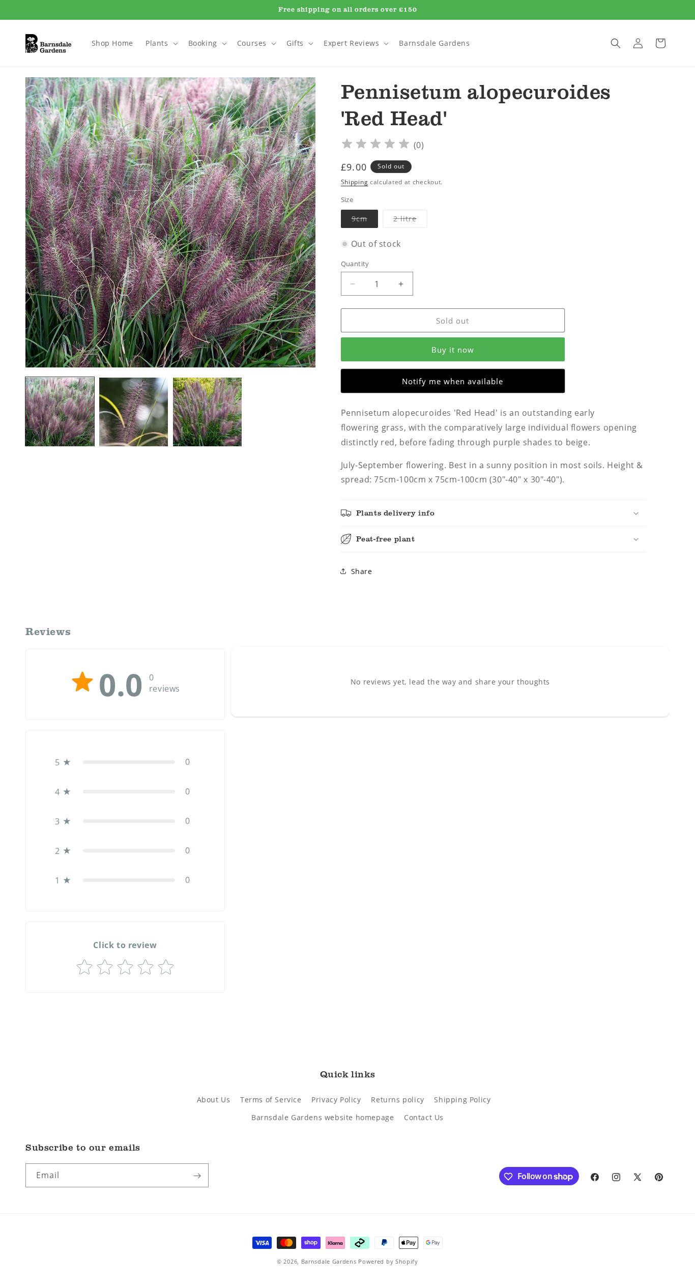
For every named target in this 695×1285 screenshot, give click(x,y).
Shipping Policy (462, 1099)
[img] (375, 145)
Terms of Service (271, 1099)
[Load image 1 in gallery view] (59, 412)
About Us (213, 1099)
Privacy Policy (336, 1099)
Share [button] (361, 571)
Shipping (354, 182)
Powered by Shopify (388, 1261)
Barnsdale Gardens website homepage (322, 1117)
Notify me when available (452, 381)
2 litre (410, 220)
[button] (160, 43)
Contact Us (424, 1117)
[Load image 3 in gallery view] (207, 412)
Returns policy (397, 1099)
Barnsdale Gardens (329, 1261)
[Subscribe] (197, 1176)
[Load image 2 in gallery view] (133, 412)
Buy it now (452, 350)
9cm (365, 220)
